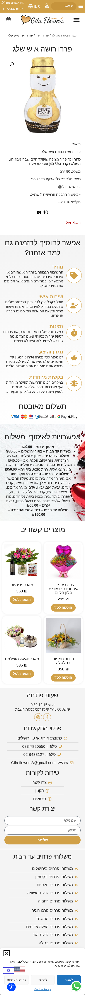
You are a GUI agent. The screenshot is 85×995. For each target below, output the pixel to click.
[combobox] (63, 6)
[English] (19, 970)
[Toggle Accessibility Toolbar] (11, 987)
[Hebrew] (8, 970)
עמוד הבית (70, 35)
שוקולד (55, 35)
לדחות (43, 980)
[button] (6, 953)
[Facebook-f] (47, 717)
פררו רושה (42, 35)
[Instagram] (38, 717)
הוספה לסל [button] (63, 607)
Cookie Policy (42, 989)
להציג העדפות (16, 980)
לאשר (69, 980)
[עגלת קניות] (8, 19)
